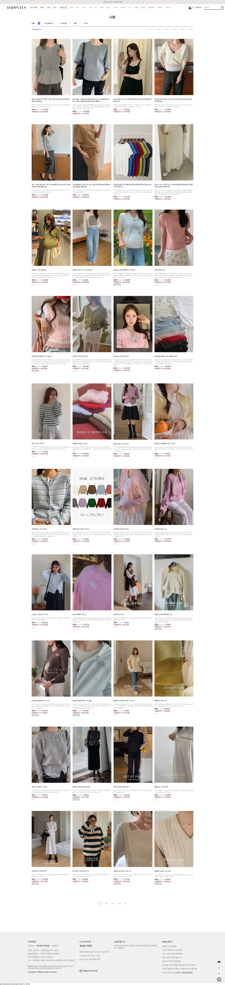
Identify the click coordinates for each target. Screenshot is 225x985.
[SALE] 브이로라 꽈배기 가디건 (124, 701)
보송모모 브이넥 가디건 (121, 356)
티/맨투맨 (64, 23)
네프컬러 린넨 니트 (160, 529)
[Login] (193, 7)
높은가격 (174, 29)
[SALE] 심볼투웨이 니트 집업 (82, 701)
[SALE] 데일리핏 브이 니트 (40, 701)
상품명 (182, 29)
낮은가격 (166, 29)
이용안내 (54, 946)
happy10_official (90, 971)
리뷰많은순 (190, 29)
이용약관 (31, 946)
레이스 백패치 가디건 (79, 614)
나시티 (86, 23)
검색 (222, 7)
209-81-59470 (47, 957)
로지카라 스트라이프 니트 (81, 871)
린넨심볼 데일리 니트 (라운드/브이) (165, 356)
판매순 (158, 29)
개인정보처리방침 (42, 946)
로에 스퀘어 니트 (159, 270)
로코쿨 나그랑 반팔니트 (39, 270)
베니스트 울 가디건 (38, 443)
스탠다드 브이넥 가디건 (80, 356)
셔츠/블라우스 (49, 23)
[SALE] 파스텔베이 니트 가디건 (164, 443)
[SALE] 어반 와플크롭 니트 (163, 614)
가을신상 (206, 7)
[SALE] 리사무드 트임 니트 (122, 871)
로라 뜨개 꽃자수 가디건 (39, 787)
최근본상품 (219, 968)
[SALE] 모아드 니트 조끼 (162, 871)
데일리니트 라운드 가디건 (81, 529)
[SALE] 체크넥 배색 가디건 (81, 787)
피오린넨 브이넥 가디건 (121, 529)
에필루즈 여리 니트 (160, 701)
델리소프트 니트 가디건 (121, 444)
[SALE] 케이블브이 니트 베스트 (42, 356)
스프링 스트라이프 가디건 (40, 614)
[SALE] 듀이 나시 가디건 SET (82, 270)
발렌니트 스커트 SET (161, 787)
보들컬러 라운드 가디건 (80, 443)
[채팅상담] (219, 961)
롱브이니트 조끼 (119, 614)
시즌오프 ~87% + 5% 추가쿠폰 (112, 2)
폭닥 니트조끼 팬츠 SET (121, 787)
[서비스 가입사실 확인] (184, 973)
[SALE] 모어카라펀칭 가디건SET (124, 270)
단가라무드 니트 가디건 (39, 529)
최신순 (151, 29)
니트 (33, 23)
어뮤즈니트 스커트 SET (39, 871)
